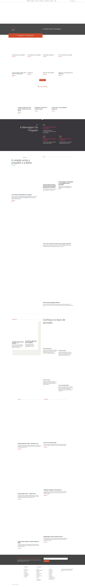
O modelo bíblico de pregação (51, 29)
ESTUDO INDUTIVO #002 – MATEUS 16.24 (28, 443)
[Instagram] (72, 584)
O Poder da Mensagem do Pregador (49, 139)
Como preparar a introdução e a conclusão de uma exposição (65, 183)
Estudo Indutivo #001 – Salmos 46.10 (27, 494)
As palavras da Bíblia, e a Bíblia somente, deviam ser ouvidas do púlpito (19, 73)
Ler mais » (14, 56)
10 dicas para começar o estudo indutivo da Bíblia (28, 542)
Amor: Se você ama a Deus (50, 442)
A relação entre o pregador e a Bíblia (22, 161)
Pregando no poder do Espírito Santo (41, 108)
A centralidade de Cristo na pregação (34, 55)
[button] (42, 80)
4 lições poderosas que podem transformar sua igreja (24, 109)
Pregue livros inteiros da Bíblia (48, 72)
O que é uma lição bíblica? (63, 385)
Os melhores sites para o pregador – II (18, 342)
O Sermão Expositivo (47, 348)
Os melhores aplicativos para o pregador (31, 341)
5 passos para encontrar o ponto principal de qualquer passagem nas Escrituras (49, 186)
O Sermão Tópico (46, 380)
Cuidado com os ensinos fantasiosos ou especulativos (65, 73)
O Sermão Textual (62, 350)
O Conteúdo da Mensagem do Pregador (49, 127)
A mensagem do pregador (29, 129)
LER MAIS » (19, 112)
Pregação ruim (30, 72)
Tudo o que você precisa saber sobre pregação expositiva (57, 244)
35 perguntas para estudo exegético (18, 55)
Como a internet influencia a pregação (65, 55)
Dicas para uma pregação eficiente (51, 302)
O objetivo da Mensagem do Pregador (65, 139)
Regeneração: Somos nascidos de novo (53, 536)
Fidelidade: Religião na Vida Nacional (52, 490)
